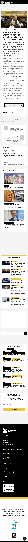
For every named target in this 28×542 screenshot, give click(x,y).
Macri (3, 121)
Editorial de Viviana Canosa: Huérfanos (13, 187)
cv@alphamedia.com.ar (16, 518)
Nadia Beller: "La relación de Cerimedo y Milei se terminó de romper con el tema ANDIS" (14, 370)
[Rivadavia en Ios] (8, 490)
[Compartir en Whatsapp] (12, 112)
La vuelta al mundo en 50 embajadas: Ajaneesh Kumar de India (18, 273)
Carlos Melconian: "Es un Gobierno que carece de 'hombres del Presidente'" (14, 386)
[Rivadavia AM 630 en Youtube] (6, 476)
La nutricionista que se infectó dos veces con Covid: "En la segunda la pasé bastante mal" (11, 139)
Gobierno (8, 121)
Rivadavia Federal (8, 444)
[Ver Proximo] (22, 137)
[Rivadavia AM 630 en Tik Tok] (13, 476)
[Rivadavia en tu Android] (8, 486)
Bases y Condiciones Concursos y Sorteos (13, 449)
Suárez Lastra (15, 118)
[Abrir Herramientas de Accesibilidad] (25, 539)
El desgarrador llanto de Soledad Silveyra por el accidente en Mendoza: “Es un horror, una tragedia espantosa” (13, 206)
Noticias (5, 440)
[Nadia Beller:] (7, 368)
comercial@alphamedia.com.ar (10, 517)
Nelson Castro (19, 119)
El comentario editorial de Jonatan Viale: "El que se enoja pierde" (18, 264)
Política (13, 121)
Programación (7, 438)
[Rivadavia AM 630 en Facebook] (5, 472)
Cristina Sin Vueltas (9, 203)
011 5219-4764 (6, 458)
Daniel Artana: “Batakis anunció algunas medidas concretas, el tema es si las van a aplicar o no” (14, 226)
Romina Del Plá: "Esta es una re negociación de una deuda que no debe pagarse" (14, 160)
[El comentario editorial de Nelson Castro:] (7, 359)
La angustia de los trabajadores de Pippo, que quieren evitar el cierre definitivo (16, 130)
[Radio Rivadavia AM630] (6, 2)
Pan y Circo (14, 261)
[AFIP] (14, 526)
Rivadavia (22, 118)
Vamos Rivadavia (15, 285)
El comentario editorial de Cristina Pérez (18, 281)
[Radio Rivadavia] (9, 430)
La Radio (5, 435)
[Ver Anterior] (6, 128)
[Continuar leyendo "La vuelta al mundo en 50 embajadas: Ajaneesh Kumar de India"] (6, 271)
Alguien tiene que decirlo (8, 151)
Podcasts (6, 442)
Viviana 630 (6, 186)
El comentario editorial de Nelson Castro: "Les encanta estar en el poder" (14, 362)
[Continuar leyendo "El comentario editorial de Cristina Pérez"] (6, 280)
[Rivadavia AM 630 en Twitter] (15, 472)
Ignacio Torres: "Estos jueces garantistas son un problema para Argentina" (14, 354)
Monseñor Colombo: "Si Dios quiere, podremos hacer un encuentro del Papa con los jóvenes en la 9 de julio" (18, 291)
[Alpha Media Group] (14, 534)
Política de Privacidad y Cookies (10, 447)
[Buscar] (25, 333)
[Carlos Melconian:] (7, 384)
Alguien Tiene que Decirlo (8, 119)
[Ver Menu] (25, 2)
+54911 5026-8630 (7, 463)
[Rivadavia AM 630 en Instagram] (10, 472)
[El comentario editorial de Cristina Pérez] (7, 377)
